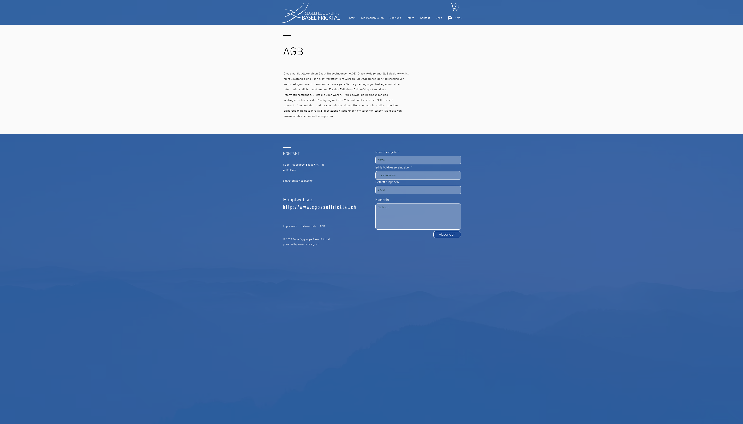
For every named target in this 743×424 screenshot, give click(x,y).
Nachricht (382, 200)
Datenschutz (308, 226)
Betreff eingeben (387, 182)
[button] (456, 7)
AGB (322, 226)
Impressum (290, 226)
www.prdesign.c (308, 244)
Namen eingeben (387, 152)
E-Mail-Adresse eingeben (393, 167)
